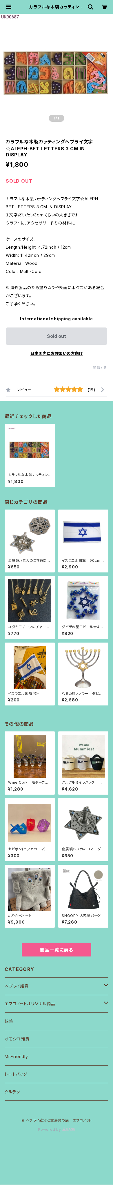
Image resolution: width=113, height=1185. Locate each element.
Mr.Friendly (16, 1056)
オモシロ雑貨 (17, 1038)
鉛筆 (9, 1021)
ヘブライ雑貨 (17, 986)
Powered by (50, 1129)
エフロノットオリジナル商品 (30, 1003)
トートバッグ (16, 1074)
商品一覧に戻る (56, 950)
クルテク (12, 1091)
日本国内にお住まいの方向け (56, 353)
